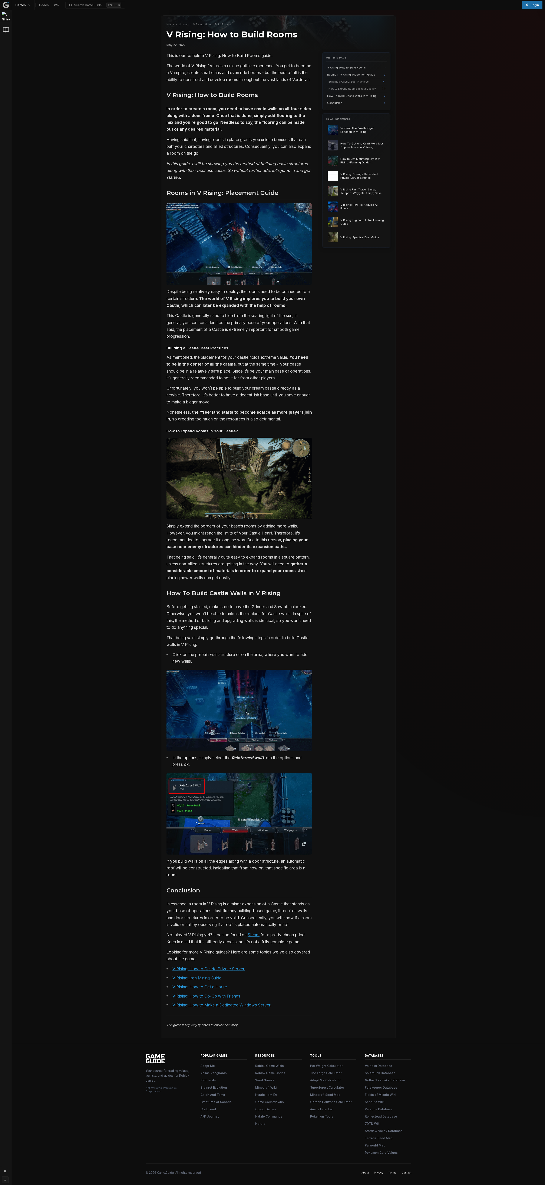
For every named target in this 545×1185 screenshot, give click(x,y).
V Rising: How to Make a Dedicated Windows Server (221, 1005)
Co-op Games (265, 1109)
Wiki (57, 5)
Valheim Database (378, 1066)
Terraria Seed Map (379, 1138)
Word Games (264, 1080)
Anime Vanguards (214, 1073)
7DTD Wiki (372, 1123)
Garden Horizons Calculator (330, 1102)
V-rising (184, 24)
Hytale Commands (268, 1116)
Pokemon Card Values (381, 1152)
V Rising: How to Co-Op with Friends (206, 996)
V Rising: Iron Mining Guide (196, 978)
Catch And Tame (213, 1094)
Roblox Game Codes (270, 1073)
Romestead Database (381, 1116)
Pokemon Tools (321, 1116)
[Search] (5, 1179)
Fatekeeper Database (381, 1087)
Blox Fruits (208, 1080)
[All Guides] (6, 30)
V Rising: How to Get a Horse (199, 987)
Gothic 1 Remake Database (385, 1080)
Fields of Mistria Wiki (380, 1094)
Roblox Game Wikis (269, 1066)
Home (170, 24)
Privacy (378, 1172)
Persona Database (379, 1109)
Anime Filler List (322, 1109)
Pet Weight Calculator (326, 1066)
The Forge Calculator (325, 1073)
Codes (44, 5)
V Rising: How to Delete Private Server (208, 968)
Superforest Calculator (327, 1087)
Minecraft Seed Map (325, 1094)
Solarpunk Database (380, 1073)
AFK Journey (210, 1116)
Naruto (260, 1123)
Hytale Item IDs (266, 1094)
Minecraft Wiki (266, 1087)
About (365, 1172)
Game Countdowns (269, 1102)
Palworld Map (375, 1145)
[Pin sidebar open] (5, 1171)
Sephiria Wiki (374, 1102)
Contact (406, 1172)
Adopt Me (208, 1066)
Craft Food (208, 1109)
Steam (254, 934)
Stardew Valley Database (384, 1131)
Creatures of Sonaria (216, 1102)
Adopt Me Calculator (325, 1080)
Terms (392, 1172)
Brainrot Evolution (214, 1087)
